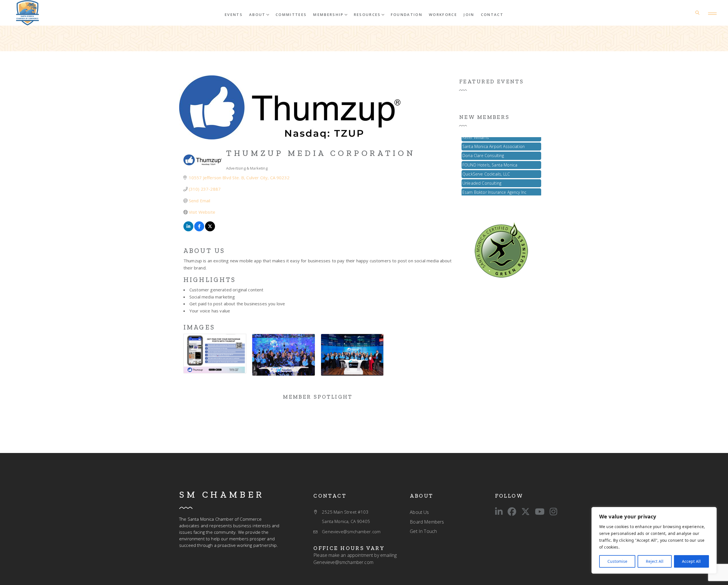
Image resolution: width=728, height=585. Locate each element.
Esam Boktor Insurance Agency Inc (494, 187)
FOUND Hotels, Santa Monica (489, 159)
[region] (654, 540)
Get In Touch (423, 531)
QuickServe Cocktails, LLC (486, 169)
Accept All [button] (691, 561)
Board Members (427, 522)
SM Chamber (221, 494)
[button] (259, 14)
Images (199, 327)
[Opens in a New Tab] (188, 229)
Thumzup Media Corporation (320, 153)
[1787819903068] (501, 249)
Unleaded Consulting (481, 178)
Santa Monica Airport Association (493, 141)
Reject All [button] (654, 561)
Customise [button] (617, 561)
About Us (204, 251)
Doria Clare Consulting (483, 150)
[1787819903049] (27, 13)
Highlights (209, 280)
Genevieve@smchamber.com (343, 562)
